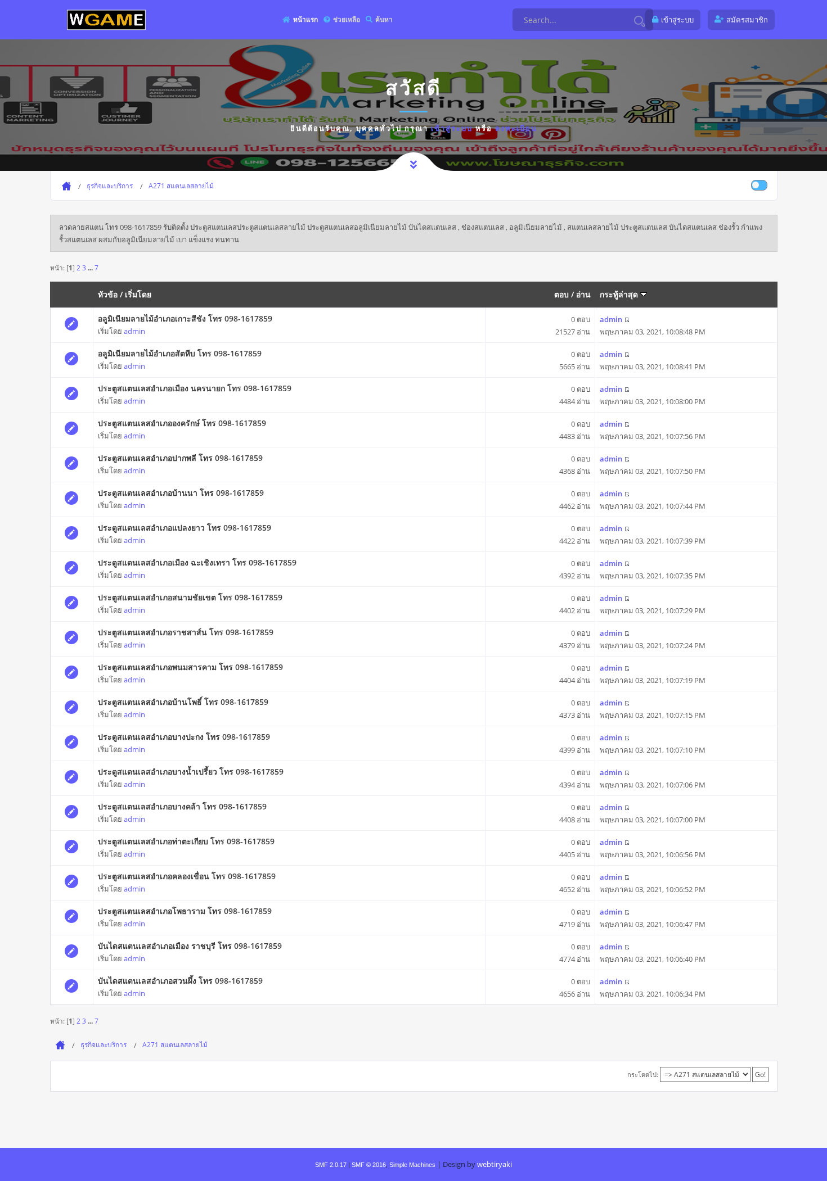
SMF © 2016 (369, 1164)
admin (134, 331)
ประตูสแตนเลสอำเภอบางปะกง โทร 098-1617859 (184, 736)
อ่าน (583, 294)
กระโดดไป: (642, 1074)
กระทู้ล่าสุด (620, 294)
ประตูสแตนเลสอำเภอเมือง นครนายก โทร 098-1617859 (194, 388)
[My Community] (106, 19)
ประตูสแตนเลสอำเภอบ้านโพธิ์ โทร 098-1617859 (183, 701)
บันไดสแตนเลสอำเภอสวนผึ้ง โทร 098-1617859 (180, 980)
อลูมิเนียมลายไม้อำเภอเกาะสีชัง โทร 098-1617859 (185, 318)
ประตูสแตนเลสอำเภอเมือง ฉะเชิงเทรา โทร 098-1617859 (197, 562)
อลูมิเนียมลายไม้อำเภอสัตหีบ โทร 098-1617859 (180, 353)
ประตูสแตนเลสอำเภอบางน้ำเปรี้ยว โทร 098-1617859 (191, 771)
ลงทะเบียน (516, 128)
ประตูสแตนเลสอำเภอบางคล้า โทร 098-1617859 (182, 806)
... (91, 267)
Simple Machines (412, 1164)
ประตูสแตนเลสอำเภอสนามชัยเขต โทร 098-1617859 (190, 597)
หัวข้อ (108, 294)
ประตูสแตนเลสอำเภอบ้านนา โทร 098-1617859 (181, 492)
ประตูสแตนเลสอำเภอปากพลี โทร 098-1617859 (180, 458)
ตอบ (561, 294)
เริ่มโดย (138, 294)
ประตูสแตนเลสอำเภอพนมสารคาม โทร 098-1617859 (190, 667)
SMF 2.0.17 (331, 1164)
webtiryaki (494, 1164)
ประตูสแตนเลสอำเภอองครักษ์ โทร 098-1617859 (182, 423)
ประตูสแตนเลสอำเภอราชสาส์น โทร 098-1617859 (185, 632)
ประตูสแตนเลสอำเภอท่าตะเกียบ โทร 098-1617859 (186, 841)
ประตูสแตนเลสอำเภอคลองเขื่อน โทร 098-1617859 (187, 876)
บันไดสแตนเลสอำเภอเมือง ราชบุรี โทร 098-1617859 (190, 945)
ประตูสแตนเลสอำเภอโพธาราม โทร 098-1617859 (185, 911)
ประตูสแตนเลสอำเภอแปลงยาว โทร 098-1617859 (184, 527)
